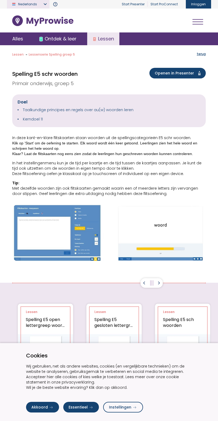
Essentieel (78, 407)
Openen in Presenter (174, 73)
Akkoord (39, 407)
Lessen (18, 54)
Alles (17, 38)
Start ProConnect (164, 4)
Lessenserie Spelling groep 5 (52, 54)
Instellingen (120, 407)
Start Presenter (133, 4)
